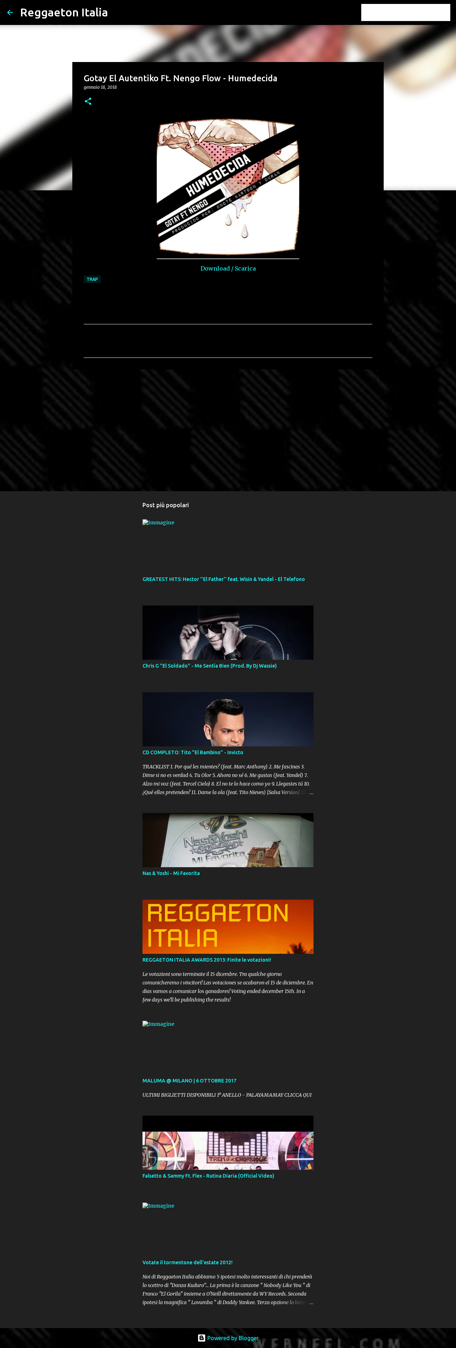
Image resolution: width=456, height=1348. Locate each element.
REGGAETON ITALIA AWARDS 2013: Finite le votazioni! (206, 960)
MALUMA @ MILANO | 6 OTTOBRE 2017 (189, 1081)
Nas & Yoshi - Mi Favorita (171, 873)
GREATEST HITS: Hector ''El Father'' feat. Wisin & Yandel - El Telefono (223, 579)
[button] (88, 102)
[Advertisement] (228, 430)
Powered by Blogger (232, 1338)
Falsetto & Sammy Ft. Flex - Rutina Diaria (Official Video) (208, 1176)
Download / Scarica (228, 268)
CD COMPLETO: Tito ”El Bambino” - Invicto (192, 752)
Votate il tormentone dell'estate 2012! (187, 1262)
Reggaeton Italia (64, 12)
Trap (92, 279)
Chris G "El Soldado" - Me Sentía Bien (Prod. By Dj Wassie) (209, 666)
